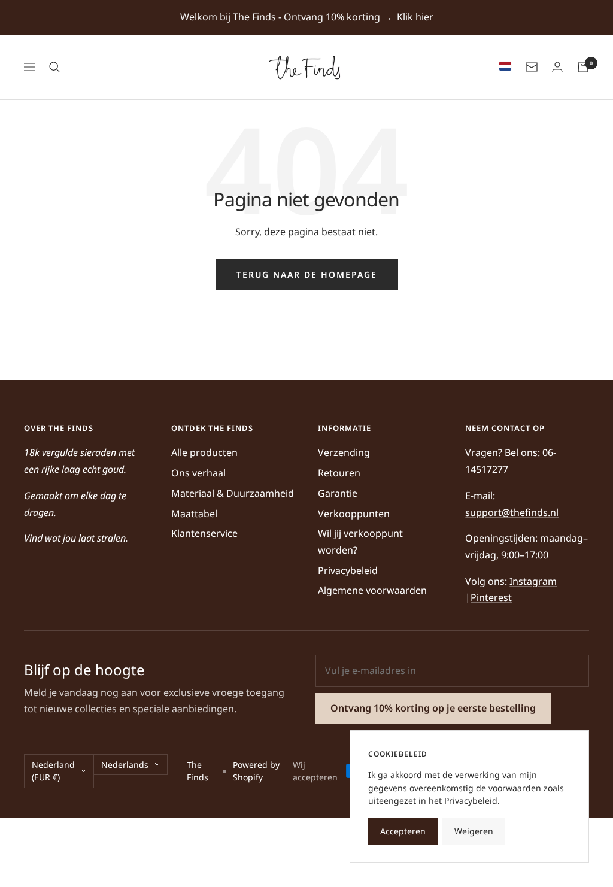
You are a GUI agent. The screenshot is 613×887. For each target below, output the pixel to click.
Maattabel (194, 513)
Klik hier (415, 16)
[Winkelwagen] (583, 67)
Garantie (337, 493)
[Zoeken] (54, 67)
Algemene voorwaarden (372, 590)
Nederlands (124, 764)
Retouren (339, 472)
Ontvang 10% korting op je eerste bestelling (433, 708)
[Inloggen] (557, 67)
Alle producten (204, 452)
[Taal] (502, 67)
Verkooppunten (354, 513)
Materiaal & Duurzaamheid (232, 493)
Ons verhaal (198, 472)
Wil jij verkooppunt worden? (360, 542)
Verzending (344, 452)
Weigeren (473, 831)
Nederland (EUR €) (53, 771)
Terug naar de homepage (306, 274)
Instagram (533, 581)
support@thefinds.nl (512, 512)
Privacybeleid (348, 570)
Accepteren (403, 831)
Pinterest (491, 597)
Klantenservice (204, 533)
